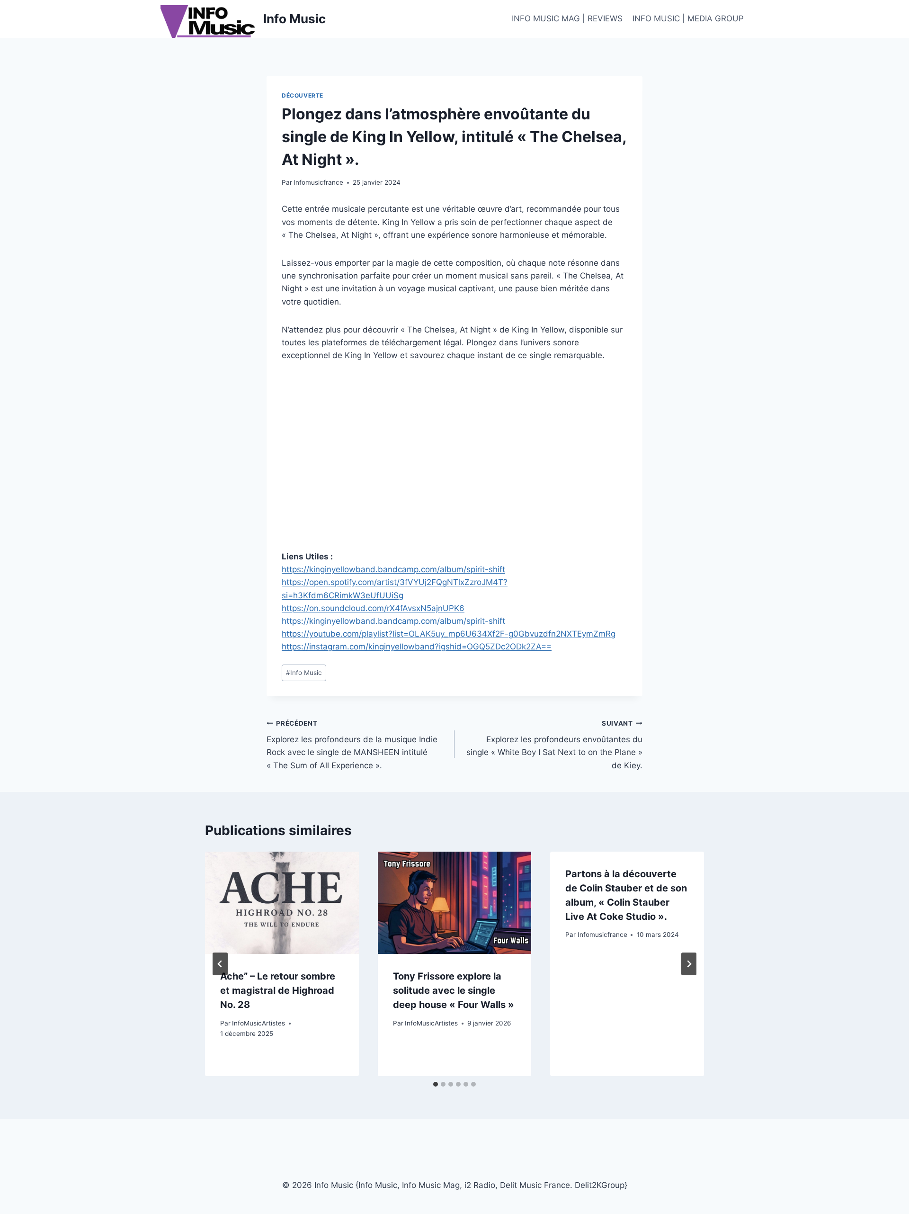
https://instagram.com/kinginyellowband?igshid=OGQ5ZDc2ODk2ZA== (417, 646)
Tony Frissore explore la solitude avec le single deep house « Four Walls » (453, 990)
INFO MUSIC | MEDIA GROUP (688, 18)
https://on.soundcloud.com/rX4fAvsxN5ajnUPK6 (373, 608)
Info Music (304, 672)
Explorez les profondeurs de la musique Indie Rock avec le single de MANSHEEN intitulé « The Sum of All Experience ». (352, 744)
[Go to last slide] (220, 964)
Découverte (302, 95)
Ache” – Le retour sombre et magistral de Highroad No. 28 (277, 990)
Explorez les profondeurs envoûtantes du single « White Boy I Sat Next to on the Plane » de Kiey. (554, 744)
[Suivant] (688, 964)
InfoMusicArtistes (258, 1023)
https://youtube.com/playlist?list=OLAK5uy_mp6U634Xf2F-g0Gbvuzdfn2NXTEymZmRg (448, 633)
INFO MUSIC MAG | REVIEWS (567, 18)
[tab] (435, 1084)
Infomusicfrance (318, 182)
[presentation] (282, 903)
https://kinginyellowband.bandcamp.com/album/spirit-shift (393, 569)
